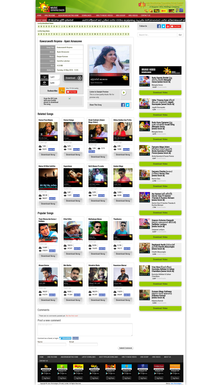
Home (39, 15)
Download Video (160, 93)
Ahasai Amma (44, 265)
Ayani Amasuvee (63, 52)
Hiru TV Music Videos (104, 15)
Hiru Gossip (120, 15)
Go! (180, 34)
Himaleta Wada (94, 265)
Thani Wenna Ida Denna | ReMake (47, 220)
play (123, 92)
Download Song (48, 154)
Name (40, 341)
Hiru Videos (133, 15)
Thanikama (117, 219)
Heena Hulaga (69, 120)
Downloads (86, 15)
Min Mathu (67, 265)
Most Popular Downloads (108, 357)
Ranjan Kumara (62, 56)
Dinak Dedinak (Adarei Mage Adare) (97, 121)
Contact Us (145, 15)
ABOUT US (167, 357)
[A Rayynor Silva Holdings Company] (161, 7)
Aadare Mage (118, 166)
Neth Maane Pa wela (96, 166)
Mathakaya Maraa (95, 219)
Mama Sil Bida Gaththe (47, 166)
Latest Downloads (88, 357)
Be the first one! (72, 315)
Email (71, 341)
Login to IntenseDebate (65, 338)
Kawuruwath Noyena (64, 47)
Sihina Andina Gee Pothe (122, 120)
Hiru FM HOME (50, 15)
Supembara (68, 166)
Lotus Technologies (175, 383)
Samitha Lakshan (63, 61)
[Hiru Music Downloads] (52, 6)
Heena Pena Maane (46, 120)
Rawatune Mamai (119, 265)
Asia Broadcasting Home (68, 15)
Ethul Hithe (68, 219)
